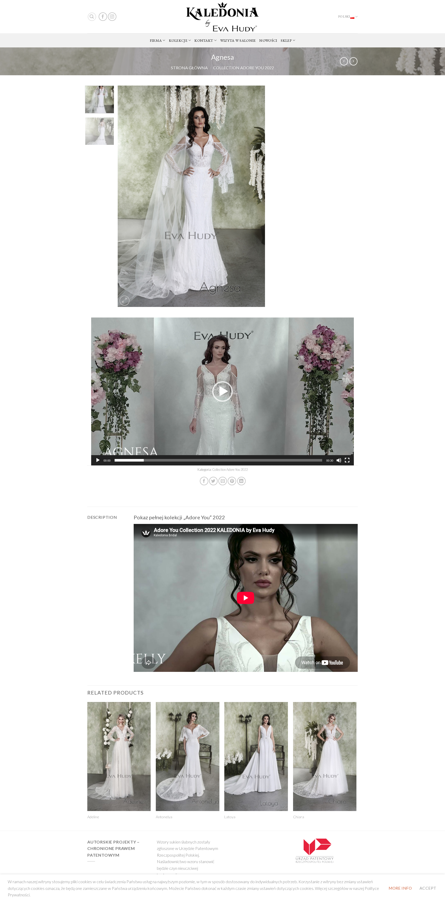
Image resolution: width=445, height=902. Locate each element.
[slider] (218, 460)
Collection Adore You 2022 (243, 67)
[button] (222, 391)
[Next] (255, 196)
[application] (222, 391)
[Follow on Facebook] (103, 16)
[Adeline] (119, 756)
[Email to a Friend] (222, 481)
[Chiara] (325, 756)
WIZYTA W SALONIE (238, 40)
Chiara (298, 817)
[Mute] (338, 460)
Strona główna (189, 67)
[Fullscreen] (347, 460)
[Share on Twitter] (213, 481)
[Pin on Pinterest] (232, 481)
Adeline (93, 817)
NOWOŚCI (268, 40)
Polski (344, 16)
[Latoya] (256, 756)
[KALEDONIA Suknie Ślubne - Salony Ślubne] (222, 16)
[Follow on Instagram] (112, 16)
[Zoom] (124, 301)
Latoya (229, 817)
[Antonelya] (187, 756)
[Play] (97, 460)
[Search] (92, 17)
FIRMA (156, 40)
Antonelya (164, 817)
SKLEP (286, 40)
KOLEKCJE (178, 40)
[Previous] (127, 196)
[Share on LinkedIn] (241, 481)
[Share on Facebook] (204, 481)
